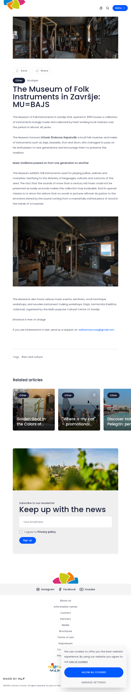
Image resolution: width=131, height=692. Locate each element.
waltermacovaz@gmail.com (96, 329)
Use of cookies (78, 661)
